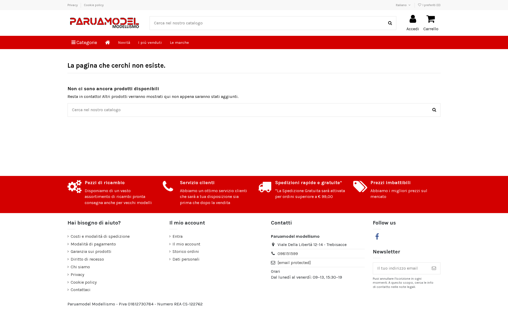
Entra (178, 236)
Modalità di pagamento (93, 244)
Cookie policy (94, 5)
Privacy (73, 5)
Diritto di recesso (87, 259)
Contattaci (80, 289)
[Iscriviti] (434, 268)
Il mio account (186, 244)
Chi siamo (80, 266)
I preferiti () (431, 5)
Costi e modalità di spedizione (100, 236)
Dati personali (186, 259)
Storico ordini (186, 251)
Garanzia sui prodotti (91, 251)
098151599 (288, 253)
